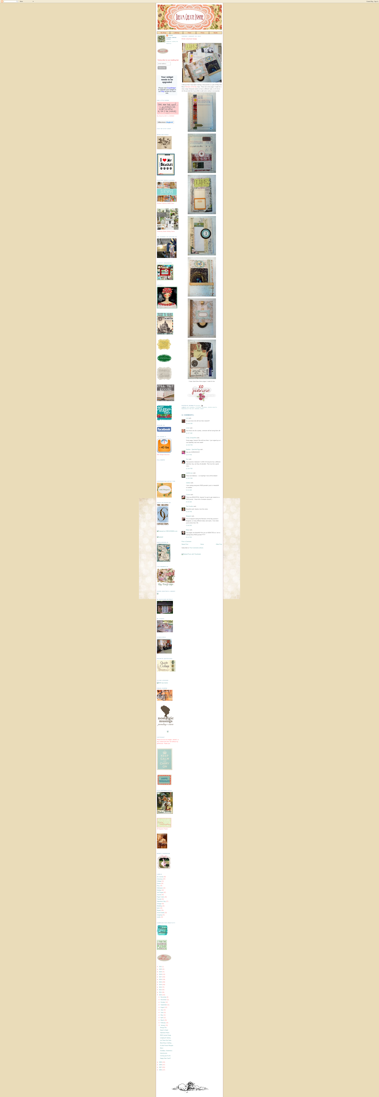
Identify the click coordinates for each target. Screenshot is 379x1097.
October (163, 1002)
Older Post (219, 544)
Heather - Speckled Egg (193, 449)
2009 (160, 1062)
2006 (160, 1070)
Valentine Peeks (164, 1032)
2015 (160, 982)
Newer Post (185, 544)
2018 (160, 974)
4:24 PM (189, 511)
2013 (160, 987)
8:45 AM (189, 502)
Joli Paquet (160, 892)
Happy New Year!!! (165, 1058)
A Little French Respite (166, 1045)
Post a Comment (186, 541)
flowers (159, 910)
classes (198, 407)
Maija (187, 530)
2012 (160, 989)
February (163, 1022)
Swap (202, 408)
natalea (188, 482)
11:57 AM (189, 433)
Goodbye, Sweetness (166, 1050)
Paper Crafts (212, 407)
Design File (163, 1027)
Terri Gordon (189, 506)
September (164, 1005)
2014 (160, 984)
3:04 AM (189, 525)
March (163, 1020)
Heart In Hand (164, 1030)
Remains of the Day (188, 408)
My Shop (163, 33)
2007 (160, 1067)
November (164, 999)
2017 (160, 977)
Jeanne (170, 35)
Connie (188, 494)
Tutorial (159, 899)
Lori (187, 418)
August (162, 1007)
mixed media (160, 912)
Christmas (160, 879)
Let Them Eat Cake (165, 1040)
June (162, 1012)
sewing (197, 408)
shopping (159, 915)
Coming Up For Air (165, 1055)
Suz (187, 459)
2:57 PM (189, 454)
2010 (160, 995)
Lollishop (176, 33)
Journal (204, 407)
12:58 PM (189, 445)
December (164, 997)
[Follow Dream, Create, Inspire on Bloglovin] (165, 123)
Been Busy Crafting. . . (166, 1043)
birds (158, 908)
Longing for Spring (165, 1038)
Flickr (189, 33)
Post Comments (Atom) (196, 548)
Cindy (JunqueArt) (191, 437)
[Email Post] (201, 405)
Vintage (159, 903)
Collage (159, 881)
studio (158, 917)
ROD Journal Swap (189, 39)
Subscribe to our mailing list (168, 60)
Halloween (160, 888)
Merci (161, 1048)
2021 (160, 966)
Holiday (159, 890)
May (162, 1015)
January (163, 1025)
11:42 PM (189, 478)
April (161, 1017)
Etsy (158, 885)
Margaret (188, 516)
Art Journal (191, 407)
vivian (187, 428)
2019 (160, 972)
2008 (160, 1064)
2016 (160, 979)
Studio (216, 33)
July (162, 1010)
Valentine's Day (161, 901)
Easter (159, 883)
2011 (160, 992)
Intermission (163, 1053)
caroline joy (189, 473)
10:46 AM (189, 423)
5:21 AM (189, 490)
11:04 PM (189, 468)
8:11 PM (189, 537)
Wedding (159, 906)
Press (202, 33)
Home (202, 544)
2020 (160, 969)
